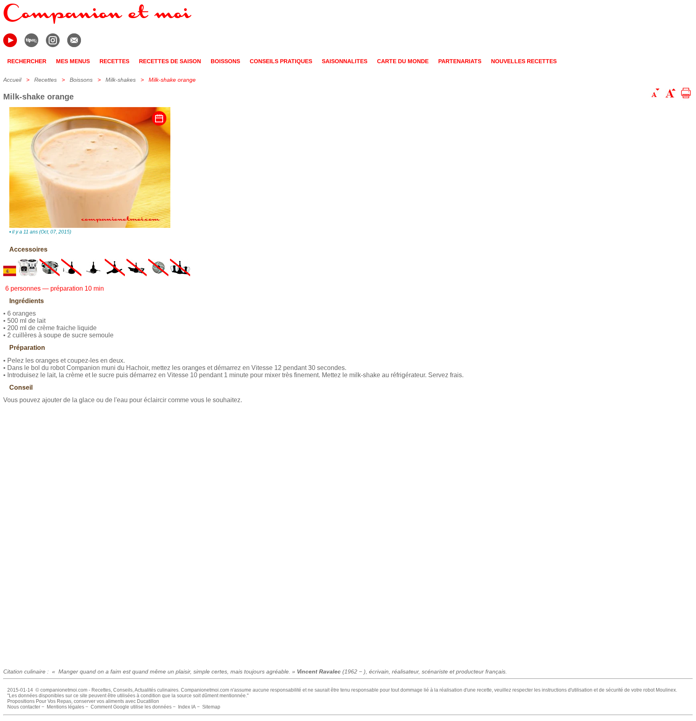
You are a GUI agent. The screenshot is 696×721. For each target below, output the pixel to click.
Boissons (81, 79)
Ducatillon (148, 701)
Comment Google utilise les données (131, 707)
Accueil (12, 79)
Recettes (45, 79)
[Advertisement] (348, 533)
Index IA (187, 707)
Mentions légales (65, 707)
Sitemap (211, 707)
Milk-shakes (121, 79)
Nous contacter (23, 707)
